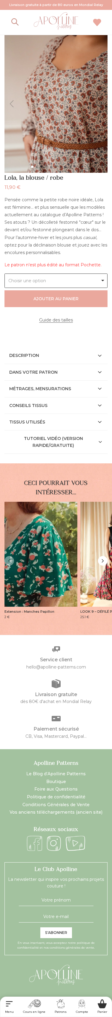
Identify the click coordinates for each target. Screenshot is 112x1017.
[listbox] (56, 281)
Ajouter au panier (56, 298)
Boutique (56, 781)
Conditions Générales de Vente (56, 804)
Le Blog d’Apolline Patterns (56, 773)
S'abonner (56, 932)
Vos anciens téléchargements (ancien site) (56, 812)
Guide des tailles (56, 320)
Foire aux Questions (56, 789)
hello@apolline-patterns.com (56, 667)
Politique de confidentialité (56, 797)
